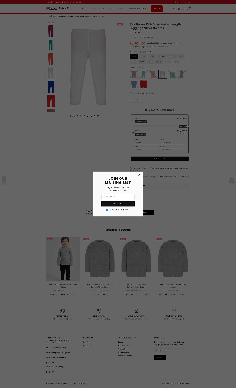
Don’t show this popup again (119, 210)
